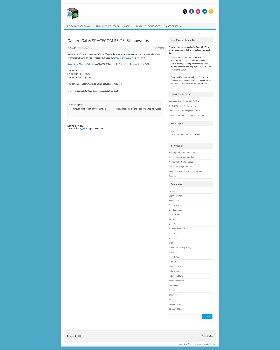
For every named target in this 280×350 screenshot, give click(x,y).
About (127, 26)
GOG (171, 243)
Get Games (173, 238)
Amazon (172, 191)
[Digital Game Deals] (72, 18)
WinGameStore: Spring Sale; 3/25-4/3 (184, 101)
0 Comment (158, 48)
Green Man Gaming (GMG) (180, 248)
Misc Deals (173, 285)
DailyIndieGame (175, 210)
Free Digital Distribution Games (182, 152)
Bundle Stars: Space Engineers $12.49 (184, 111)
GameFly (172, 224)
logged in (83, 128)
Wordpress (211, 344)
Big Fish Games (175, 196)
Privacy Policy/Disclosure (148, 26)
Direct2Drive (174, 215)
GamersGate (72, 64)
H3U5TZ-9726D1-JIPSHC (181, 135)
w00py (73, 48)
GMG (173, 131)
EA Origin (173, 219)
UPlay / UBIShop (176, 309)
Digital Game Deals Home (78, 26)
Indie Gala (173, 262)
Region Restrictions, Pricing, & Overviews (186, 171)
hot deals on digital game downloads (186, 83)
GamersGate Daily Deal (108, 91)
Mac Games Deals (176, 281)
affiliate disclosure (122, 58)
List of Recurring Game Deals (181, 167)
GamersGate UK (87, 64)
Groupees (173, 252)
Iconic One (183, 344)
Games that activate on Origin (181, 157)
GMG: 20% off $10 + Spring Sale (182, 106)
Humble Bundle (175, 257)
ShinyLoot (173, 295)
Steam (172, 299)
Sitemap (172, 176)
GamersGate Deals (84, 91)
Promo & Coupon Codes (107, 26)
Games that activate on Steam (182, 162)
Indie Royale (174, 271)
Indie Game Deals (176, 266)
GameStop (173, 233)
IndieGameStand (176, 276)
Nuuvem (172, 290)
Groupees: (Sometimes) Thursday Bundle (186, 115)
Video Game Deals (174, 26)
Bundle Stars (174, 200)
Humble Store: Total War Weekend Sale (88, 109)
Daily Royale (174, 205)
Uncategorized (175, 304)
